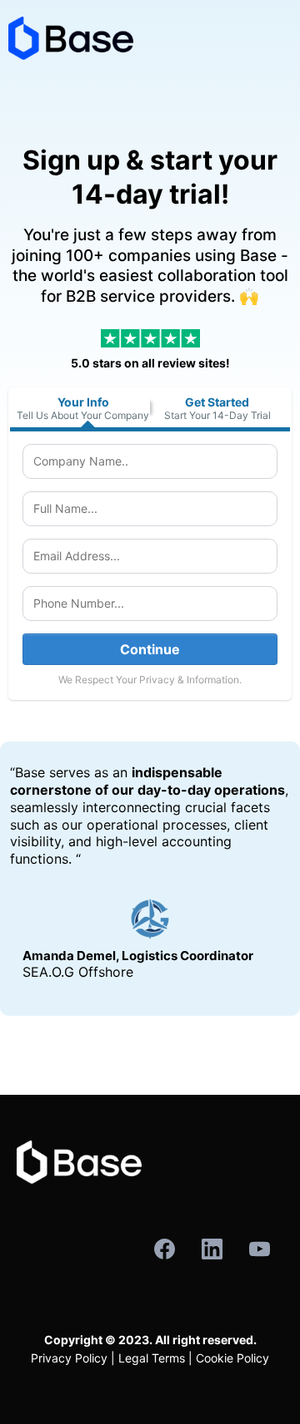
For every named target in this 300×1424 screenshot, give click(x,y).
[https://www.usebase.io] (150, 38)
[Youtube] (259, 1249)
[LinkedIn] (212, 1249)
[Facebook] (164, 1249)
